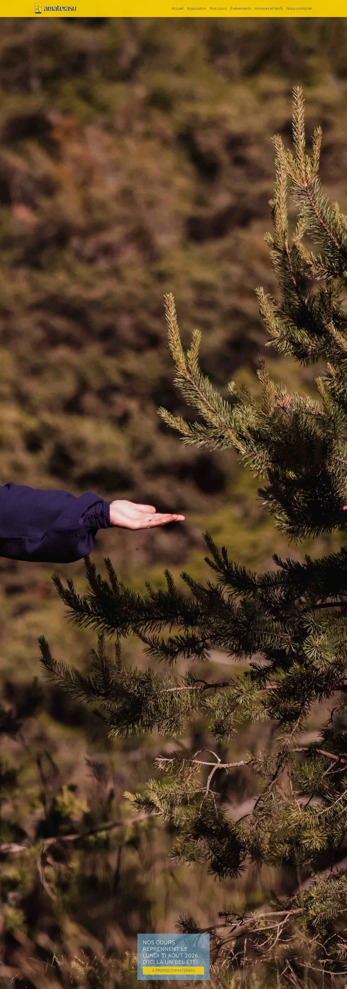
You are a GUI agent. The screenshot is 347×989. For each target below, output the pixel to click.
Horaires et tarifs (269, 8)
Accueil (177, 8)
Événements (240, 8)
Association (196, 8)
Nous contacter (299, 8)
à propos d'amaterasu (173, 970)
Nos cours (218, 8)
